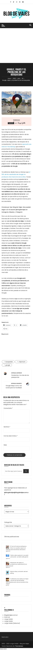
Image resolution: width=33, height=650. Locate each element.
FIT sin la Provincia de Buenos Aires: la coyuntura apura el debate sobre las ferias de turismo (16, 547)
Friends (7, 594)
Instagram (5, 212)
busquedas (9, 362)
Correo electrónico (11, 436)
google (7, 365)
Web (5, 445)
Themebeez (19, 646)
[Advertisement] (16, 45)
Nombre (7, 427)
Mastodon (5, 637)
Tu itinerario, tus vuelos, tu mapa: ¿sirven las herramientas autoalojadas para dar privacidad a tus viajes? (17, 581)
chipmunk (22, 362)
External (7, 617)
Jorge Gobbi (21, 123)
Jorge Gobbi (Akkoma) (12, 623)
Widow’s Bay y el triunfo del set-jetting (19, 572)
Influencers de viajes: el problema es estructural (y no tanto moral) (16, 564)
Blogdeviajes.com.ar (11, 615)
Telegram (19, 212)
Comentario (8, 408)
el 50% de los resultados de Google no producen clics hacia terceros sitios (16, 174)
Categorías (8, 522)
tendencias (16, 120)
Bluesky (11, 212)
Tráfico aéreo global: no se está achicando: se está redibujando (19, 556)
